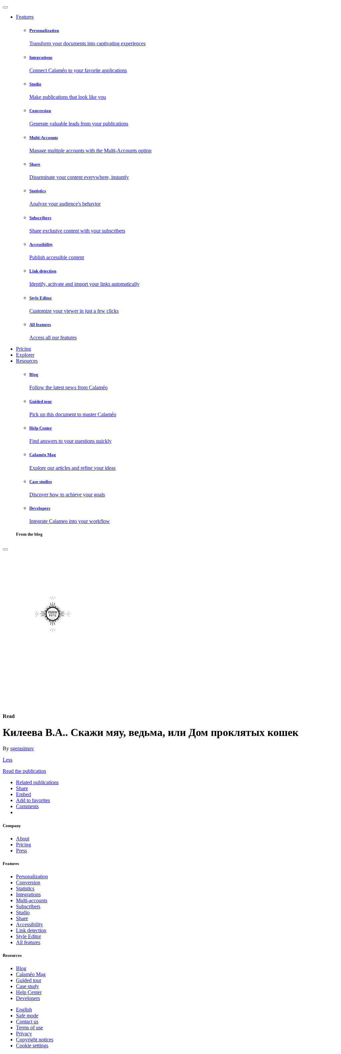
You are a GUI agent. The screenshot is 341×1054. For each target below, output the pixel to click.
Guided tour (28, 980)
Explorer (25, 355)
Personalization (32, 876)
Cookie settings (32, 1045)
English (24, 1009)
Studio (23, 912)
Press (21, 850)
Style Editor (28, 936)
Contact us (27, 1021)
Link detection (31, 930)
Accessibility (29, 924)
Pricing (23, 349)
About (22, 838)
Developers (28, 998)
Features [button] (25, 17)
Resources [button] (27, 361)
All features (28, 942)
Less (7, 760)
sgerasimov (22, 748)
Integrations (28, 894)
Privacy (24, 1033)
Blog (21, 968)
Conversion (28, 882)
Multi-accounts (31, 900)
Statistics (25, 888)
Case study (27, 986)
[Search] (5, 549)
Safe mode (27, 1015)
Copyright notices (34, 1039)
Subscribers (28, 906)
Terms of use (29, 1027)
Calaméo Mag (31, 974)
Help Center (29, 992)
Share (22, 918)
